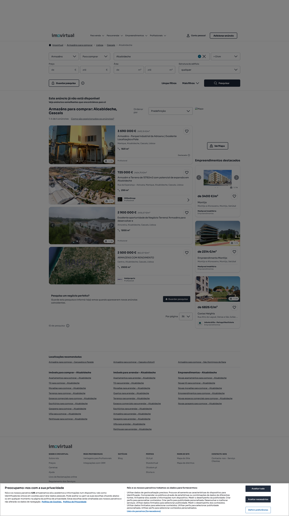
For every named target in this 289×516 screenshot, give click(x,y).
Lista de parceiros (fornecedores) (144, 511)
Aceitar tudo (258, 488)
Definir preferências (258, 510)
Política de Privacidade (74, 501)
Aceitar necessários (258, 499)
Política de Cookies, (52, 501)
